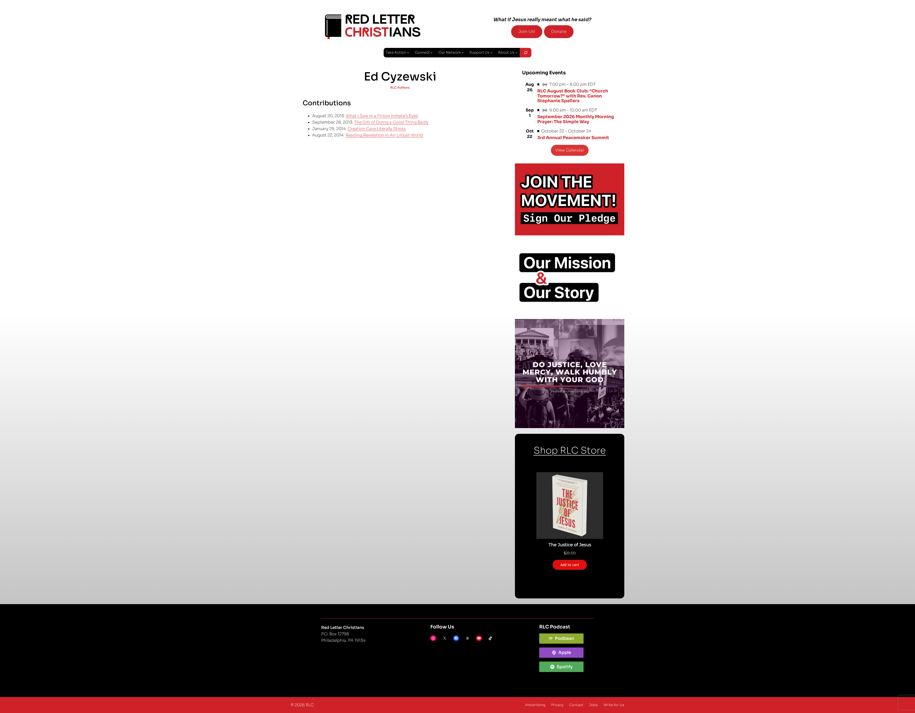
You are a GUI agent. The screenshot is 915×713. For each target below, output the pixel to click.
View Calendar (569, 150)
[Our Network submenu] (463, 52)
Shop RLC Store (570, 450)
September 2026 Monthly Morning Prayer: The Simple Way (575, 119)
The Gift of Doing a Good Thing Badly (391, 122)
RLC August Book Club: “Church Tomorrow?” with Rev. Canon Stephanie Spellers (572, 95)
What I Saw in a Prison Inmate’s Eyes (382, 115)
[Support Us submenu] (491, 52)
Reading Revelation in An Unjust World (384, 135)
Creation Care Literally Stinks (377, 128)
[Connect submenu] (432, 52)
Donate (558, 31)
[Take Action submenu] (408, 52)
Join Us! (526, 31)
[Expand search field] (525, 52)
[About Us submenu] (516, 52)
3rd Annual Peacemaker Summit (573, 137)
